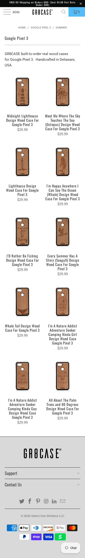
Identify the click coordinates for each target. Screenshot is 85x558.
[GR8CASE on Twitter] (21, 501)
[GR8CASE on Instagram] (46, 501)
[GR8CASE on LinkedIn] (54, 501)
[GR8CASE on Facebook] (30, 501)
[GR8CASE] (42, 12)
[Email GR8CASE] (62, 501)
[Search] (64, 12)
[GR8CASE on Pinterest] (38, 501)
